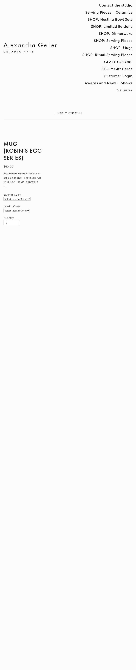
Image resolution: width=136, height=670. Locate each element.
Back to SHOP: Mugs (68, 112)
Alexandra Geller (30, 45)
